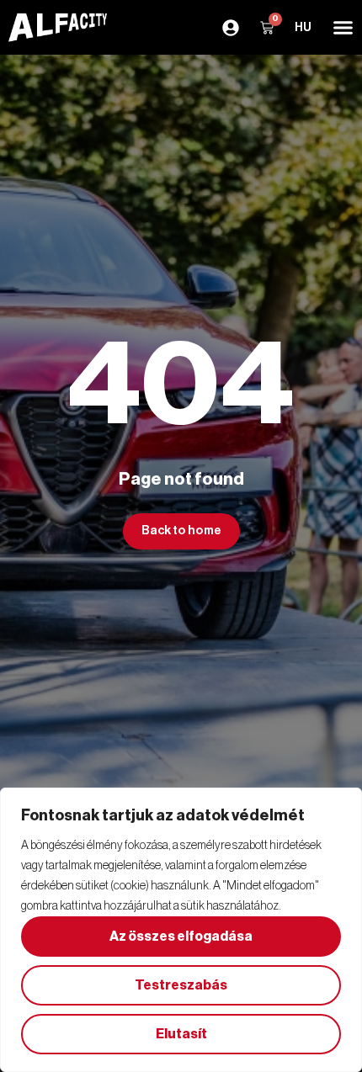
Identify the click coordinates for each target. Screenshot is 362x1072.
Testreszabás (181, 985)
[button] (343, 27)
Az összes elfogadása (181, 936)
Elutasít (181, 1034)
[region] (181, 930)
